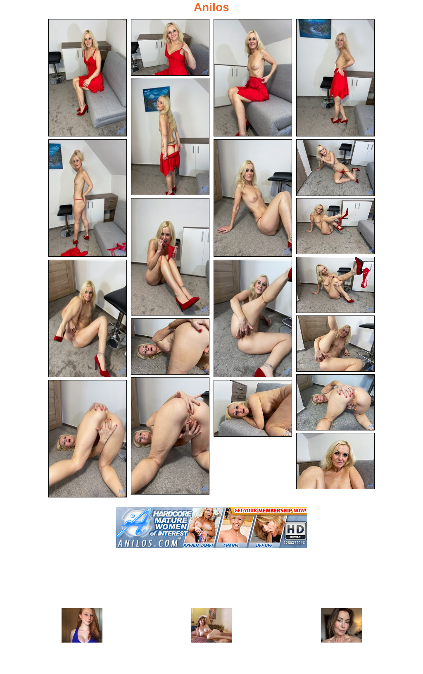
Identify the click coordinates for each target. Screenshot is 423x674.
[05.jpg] (170, 136)
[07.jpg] (253, 198)
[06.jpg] (87, 198)
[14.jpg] (335, 343)
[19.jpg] (253, 408)
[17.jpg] (170, 436)
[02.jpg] (170, 47)
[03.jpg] (253, 77)
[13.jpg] (253, 318)
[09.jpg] (170, 256)
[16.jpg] (335, 402)
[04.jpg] (335, 77)
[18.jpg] (87, 438)
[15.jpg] (170, 346)
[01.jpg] (87, 77)
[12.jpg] (87, 318)
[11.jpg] (335, 285)
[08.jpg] (335, 167)
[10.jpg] (335, 226)
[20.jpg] (335, 461)
